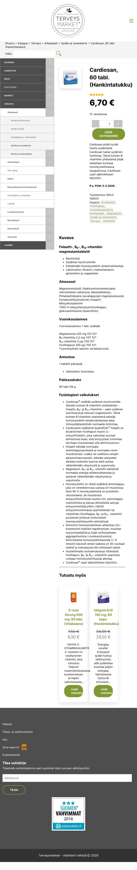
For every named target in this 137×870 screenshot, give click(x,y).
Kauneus (9, 62)
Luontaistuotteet (16, 212)
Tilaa (14, 790)
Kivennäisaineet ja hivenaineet (22, 187)
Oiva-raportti (11, 747)
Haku (8, 53)
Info (5, 739)
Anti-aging (12, 170)
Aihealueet (51, 43)
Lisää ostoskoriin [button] (77, 691)
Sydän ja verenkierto (74, 43)
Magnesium (114, 213)
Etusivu (10, 43)
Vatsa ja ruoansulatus (21, 154)
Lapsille (11, 203)
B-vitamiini (108, 202)
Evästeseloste (11, 754)
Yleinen (8, 245)
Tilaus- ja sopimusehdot (18, 731)
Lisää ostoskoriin (108, 134)
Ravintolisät (13, 228)
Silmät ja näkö (17, 129)
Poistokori (10, 87)
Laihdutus (10, 70)
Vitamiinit (12, 237)
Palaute (7, 724)
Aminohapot (13, 162)
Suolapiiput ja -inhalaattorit (23, 137)
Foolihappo (97, 206)
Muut (7, 79)
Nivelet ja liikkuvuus (20, 120)
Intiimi (10, 178)
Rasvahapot (13, 220)
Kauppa (23, 43)
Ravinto (8, 95)
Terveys (36, 43)
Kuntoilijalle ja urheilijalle (19, 195)
